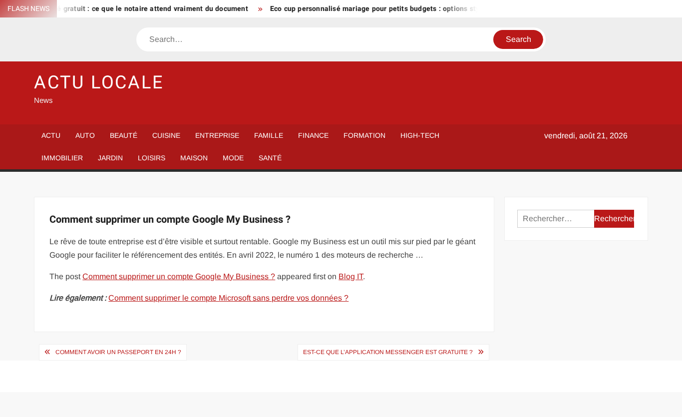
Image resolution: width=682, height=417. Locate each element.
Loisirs (151, 158)
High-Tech (419, 135)
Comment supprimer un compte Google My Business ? (178, 276)
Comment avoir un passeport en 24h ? (118, 352)
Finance (313, 135)
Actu (50, 135)
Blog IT (351, 276)
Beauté (123, 135)
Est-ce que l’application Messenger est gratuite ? (388, 352)
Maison (194, 158)
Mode (233, 158)
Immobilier (62, 158)
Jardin (110, 158)
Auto (85, 135)
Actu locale (99, 82)
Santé (270, 158)
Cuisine (166, 135)
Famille (268, 135)
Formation (364, 135)
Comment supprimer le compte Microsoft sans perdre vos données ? (228, 298)
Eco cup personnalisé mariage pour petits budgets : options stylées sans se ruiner (400, 8)
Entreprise (217, 135)
